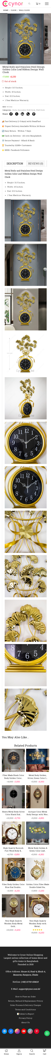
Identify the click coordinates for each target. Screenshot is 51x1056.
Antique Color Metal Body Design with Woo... (38, 813)
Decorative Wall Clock (26, 110)
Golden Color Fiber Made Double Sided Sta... (37, 885)
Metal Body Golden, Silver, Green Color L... (38, 776)
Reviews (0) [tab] (35, 163)
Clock (13, 10)
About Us (25, 1022)
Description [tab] (15, 163)
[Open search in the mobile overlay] (29, 4)
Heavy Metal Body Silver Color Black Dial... (13, 813)
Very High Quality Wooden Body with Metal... (37, 923)
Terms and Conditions (25, 1009)
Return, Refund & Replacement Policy (25, 1001)
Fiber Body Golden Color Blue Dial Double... (13, 885)
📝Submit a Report (25, 1014)
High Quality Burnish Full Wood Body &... (13, 849)
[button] (3, 39)
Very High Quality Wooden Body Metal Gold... (13, 923)
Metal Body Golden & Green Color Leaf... (37, 849)
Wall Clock (24, 10)
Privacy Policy (25, 1018)
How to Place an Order (25, 996)
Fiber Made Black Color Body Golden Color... (13, 776)
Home (5, 10)
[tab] (15, 163)
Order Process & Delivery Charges (25, 1005)
